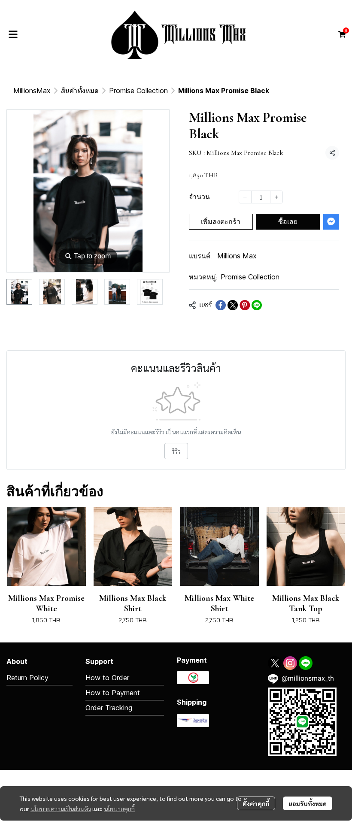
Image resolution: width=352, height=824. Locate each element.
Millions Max (237, 255)
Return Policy (27, 677)
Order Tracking (108, 707)
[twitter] (275, 663)
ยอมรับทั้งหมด (307, 803)
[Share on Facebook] (220, 305)
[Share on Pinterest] (245, 305)
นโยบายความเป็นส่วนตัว (60, 808)
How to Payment (112, 692)
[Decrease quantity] (245, 197)
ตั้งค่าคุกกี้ (256, 803)
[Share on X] (233, 305)
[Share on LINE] (257, 305)
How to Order (107, 677)
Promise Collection (138, 90)
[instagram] (290, 663)
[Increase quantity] (276, 197)
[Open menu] (12, 34)
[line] (306, 663)
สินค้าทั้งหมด (80, 90)
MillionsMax (32, 90)
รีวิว (176, 451)
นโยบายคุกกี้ (119, 808)
